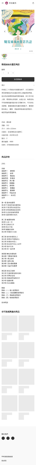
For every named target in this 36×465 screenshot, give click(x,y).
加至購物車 (18, 79)
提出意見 (4, 460)
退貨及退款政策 (8, 456)
